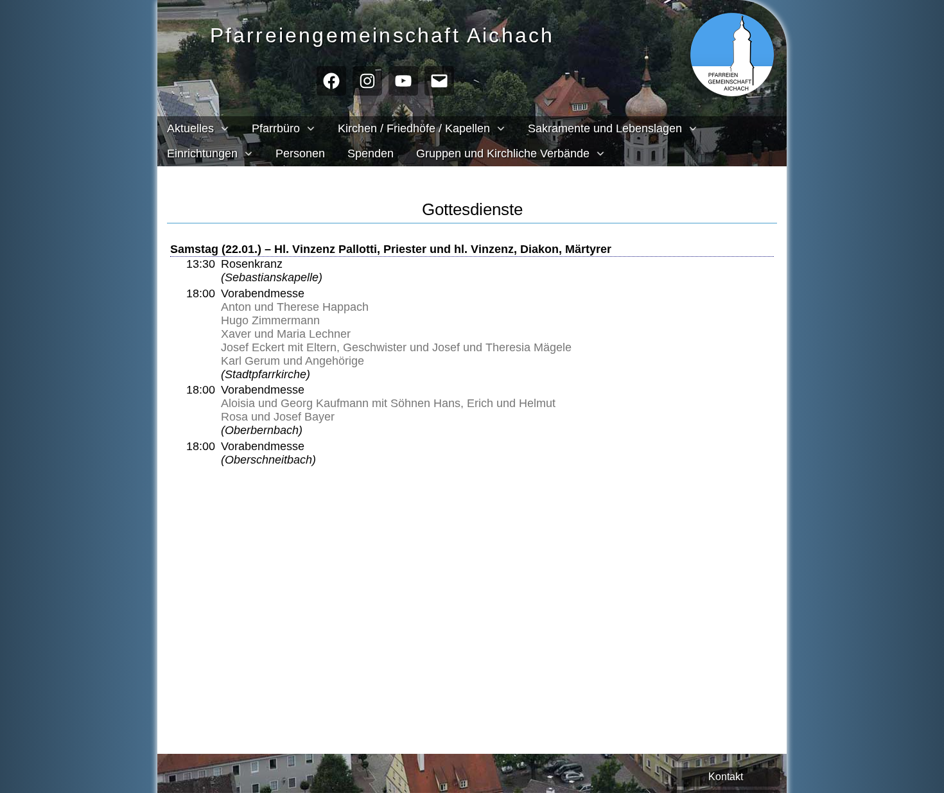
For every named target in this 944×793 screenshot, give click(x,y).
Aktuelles (190, 128)
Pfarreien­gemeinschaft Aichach (382, 35)
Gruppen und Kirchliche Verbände (503, 153)
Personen (300, 153)
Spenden (370, 153)
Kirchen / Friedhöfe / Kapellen (414, 128)
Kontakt (725, 776)
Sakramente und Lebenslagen (605, 128)
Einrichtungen (202, 153)
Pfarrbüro (276, 128)
